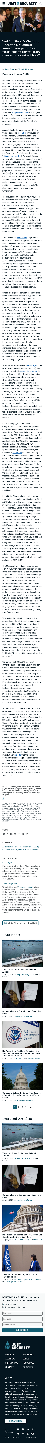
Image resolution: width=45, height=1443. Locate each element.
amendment (22, 237)
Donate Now (15, 1421)
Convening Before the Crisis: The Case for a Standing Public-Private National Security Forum (22, 1095)
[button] (41, 3)
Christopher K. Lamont (14, 1282)
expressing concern (28, 371)
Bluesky (21, 887)
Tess (9, 884)
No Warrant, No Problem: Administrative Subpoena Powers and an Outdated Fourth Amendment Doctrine (21, 1053)
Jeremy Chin (19, 975)
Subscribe (21, 1330)
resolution (22, 133)
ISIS (16, 850)
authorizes (17, 452)
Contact (9, 1367)
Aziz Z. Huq (37, 1240)
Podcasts (28, 1367)
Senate (35, 850)
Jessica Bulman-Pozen (23, 1016)
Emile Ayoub (19, 1058)
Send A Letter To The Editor (22, 923)
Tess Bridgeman (25, 69)
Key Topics (28, 1355)
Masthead (10, 1359)
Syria (40, 850)
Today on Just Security (15, 1307)
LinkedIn (30, 887)
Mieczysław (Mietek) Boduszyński (27, 1280)
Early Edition (10, 1304)
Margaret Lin (30, 975)
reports (18, 755)
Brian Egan (9, 69)
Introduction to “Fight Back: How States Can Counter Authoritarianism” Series (22, 1236)
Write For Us (11, 1363)
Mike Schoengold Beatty (23, 1100)
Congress (6, 850)
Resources (28, 1363)
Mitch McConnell (24, 850)
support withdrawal (20, 112)
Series (26, 1359)
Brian (7, 862)
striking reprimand (11, 156)
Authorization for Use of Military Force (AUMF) (20, 847)
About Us (9, 1355)
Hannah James (34, 1058)
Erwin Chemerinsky (21, 1240)
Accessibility (31, 1437)
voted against (33, 365)
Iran (12, 850)
